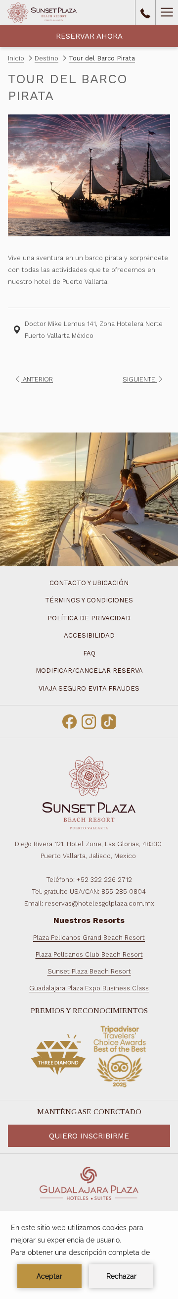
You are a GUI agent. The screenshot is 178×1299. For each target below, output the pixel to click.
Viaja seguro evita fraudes (89, 688)
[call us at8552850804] (145, 12)
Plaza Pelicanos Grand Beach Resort (89, 937)
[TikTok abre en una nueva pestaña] (108, 720)
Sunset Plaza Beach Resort (89, 971)
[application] (89, 1255)
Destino (46, 58)
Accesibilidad (89, 635)
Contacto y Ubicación (89, 583)
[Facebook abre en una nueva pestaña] (69, 720)
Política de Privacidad (89, 618)
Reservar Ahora (89, 36)
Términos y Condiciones (89, 600)
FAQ (89, 653)
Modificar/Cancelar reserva (89, 670)
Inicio (16, 58)
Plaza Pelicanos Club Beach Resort (89, 954)
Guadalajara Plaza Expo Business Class (89, 988)
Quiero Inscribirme (89, 1136)
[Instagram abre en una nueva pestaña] (89, 720)
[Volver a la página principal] (42, 12)
